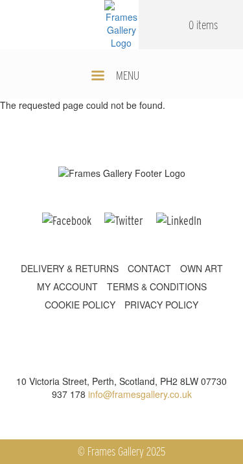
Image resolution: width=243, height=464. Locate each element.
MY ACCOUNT (67, 286)
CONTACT (149, 268)
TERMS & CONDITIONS (157, 286)
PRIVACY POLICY (161, 304)
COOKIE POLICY (80, 304)
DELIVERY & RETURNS (70, 268)
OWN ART (201, 268)
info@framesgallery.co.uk (140, 394)
